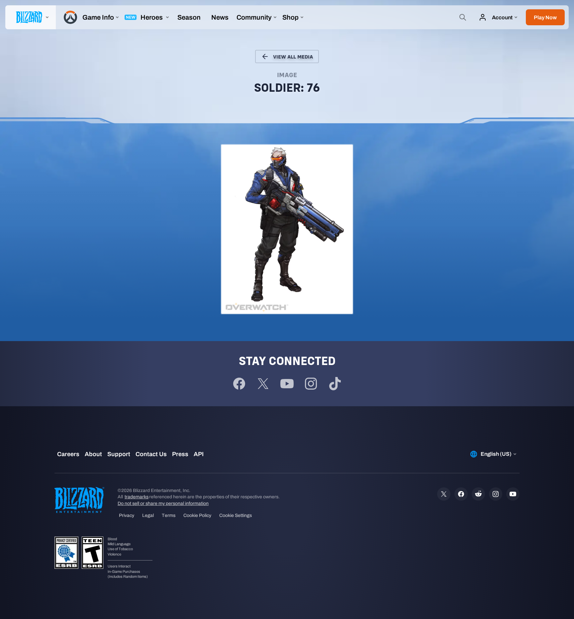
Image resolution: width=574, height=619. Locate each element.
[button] (545, 17)
